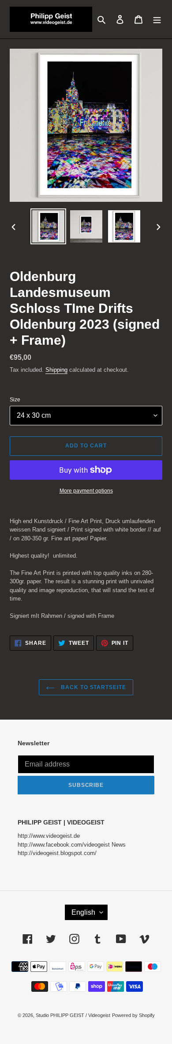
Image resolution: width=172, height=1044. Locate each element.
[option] (48, 226)
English (83, 912)
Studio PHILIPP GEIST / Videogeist (73, 1015)
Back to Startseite (92, 687)
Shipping (56, 369)
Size (15, 400)
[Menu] (157, 19)
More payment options (86, 491)
